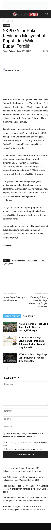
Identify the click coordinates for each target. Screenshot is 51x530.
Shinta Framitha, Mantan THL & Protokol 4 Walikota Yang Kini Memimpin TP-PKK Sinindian (24, 508)
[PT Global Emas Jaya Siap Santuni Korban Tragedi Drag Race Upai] (10, 358)
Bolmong (15, 21)
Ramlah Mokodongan (36, 260)
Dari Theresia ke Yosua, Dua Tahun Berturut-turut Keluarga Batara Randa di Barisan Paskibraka (25, 499)
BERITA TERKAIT (12, 316)
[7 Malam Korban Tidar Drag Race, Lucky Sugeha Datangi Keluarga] (10, 327)
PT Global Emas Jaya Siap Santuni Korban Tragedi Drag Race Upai (32, 357)
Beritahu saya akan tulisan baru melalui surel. (24, 449)
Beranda (6, 21)
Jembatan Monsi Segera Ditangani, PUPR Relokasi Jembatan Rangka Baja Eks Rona (22, 469)
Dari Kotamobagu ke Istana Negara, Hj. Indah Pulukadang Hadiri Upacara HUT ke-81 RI (23, 478)
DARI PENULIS (29, 316)
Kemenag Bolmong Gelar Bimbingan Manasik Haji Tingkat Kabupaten (38, 302)
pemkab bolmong (18, 260)
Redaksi (12, 51)
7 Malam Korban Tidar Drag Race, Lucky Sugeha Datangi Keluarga (33, 327)
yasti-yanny (8, 263)
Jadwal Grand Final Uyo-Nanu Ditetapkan (14, 299)
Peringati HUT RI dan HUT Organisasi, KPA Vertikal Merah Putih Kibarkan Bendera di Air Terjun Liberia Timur (25, 489)
